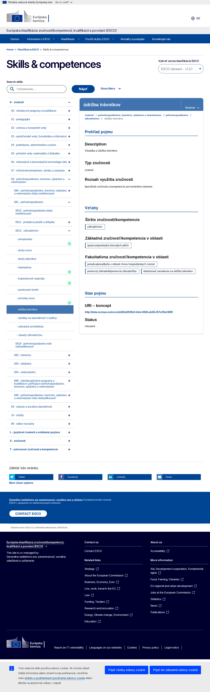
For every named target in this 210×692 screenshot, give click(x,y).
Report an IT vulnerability (69, 647)
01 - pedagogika (20, 119)
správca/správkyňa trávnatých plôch (108, 245)
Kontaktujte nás (161, 39)
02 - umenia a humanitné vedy (28, 127)
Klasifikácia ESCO (28, 49)
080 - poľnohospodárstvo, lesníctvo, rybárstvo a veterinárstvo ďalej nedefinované (40, 192)
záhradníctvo (92, 118)
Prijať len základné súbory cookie (175, 670)
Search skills (15, 81)
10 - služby (17, 415)
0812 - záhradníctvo (26, 230)
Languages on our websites (105, 647)
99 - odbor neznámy (22, 423)
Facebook (72, 477)
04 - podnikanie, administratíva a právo (33, 145)
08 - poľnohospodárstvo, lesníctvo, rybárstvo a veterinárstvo (37, 180)
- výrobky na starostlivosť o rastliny (37, 318)
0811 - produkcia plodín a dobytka (35, 222)
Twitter (21, 477)
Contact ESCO (93, 551)
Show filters (108, 88)
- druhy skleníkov (26, 258)
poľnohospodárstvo (177, 115)
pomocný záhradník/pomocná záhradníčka (111, 271)
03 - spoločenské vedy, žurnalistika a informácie (39, 136)
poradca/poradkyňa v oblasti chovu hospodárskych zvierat (121, 264)
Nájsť (83, 89)
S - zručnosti (17, 440)
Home (10, 49)
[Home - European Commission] (33, 16)
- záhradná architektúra (30, 326)
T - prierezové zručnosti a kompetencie (34, 449)
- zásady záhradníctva (29, 335)
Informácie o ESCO (38, 39)
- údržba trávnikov (27, 309)
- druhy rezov (24, 250)
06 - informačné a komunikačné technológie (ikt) (39, 162)
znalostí (89, 115)
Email (168, 477)
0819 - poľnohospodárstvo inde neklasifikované (33, 345)
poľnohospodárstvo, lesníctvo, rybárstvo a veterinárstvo (129, 115)
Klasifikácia (67, 39)
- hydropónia (24, 267)
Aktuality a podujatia (132, 39)
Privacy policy (150, 647)
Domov (14, 39)
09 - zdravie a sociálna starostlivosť (31, 406)
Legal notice (171, 647)
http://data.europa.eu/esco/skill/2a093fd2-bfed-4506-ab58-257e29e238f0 (129, 312)
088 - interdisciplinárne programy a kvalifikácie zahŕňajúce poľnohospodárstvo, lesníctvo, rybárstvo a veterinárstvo (39, 383)
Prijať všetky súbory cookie (126, 670)
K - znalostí (17, 102)
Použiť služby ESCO (97, 39)
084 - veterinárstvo (25, 372)
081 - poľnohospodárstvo (28, 202)
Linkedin (121, 477)
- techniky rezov (26, 298)
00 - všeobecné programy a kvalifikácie (33, 110)
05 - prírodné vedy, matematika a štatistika (35, 153)
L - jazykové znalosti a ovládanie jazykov (35, 432)
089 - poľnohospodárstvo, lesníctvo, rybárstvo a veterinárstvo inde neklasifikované (40, 397)
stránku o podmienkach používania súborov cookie (55, 678)
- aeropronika (24, 239)
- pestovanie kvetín (28, 289)
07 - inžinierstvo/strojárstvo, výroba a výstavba (37, 170)
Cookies (132, 647)
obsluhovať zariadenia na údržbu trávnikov (168, 271)
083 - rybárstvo (22, 363)
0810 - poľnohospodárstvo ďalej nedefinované (33, 212)
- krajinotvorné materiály (31, 278)
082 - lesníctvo (22, 355)
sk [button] (198, 18)
